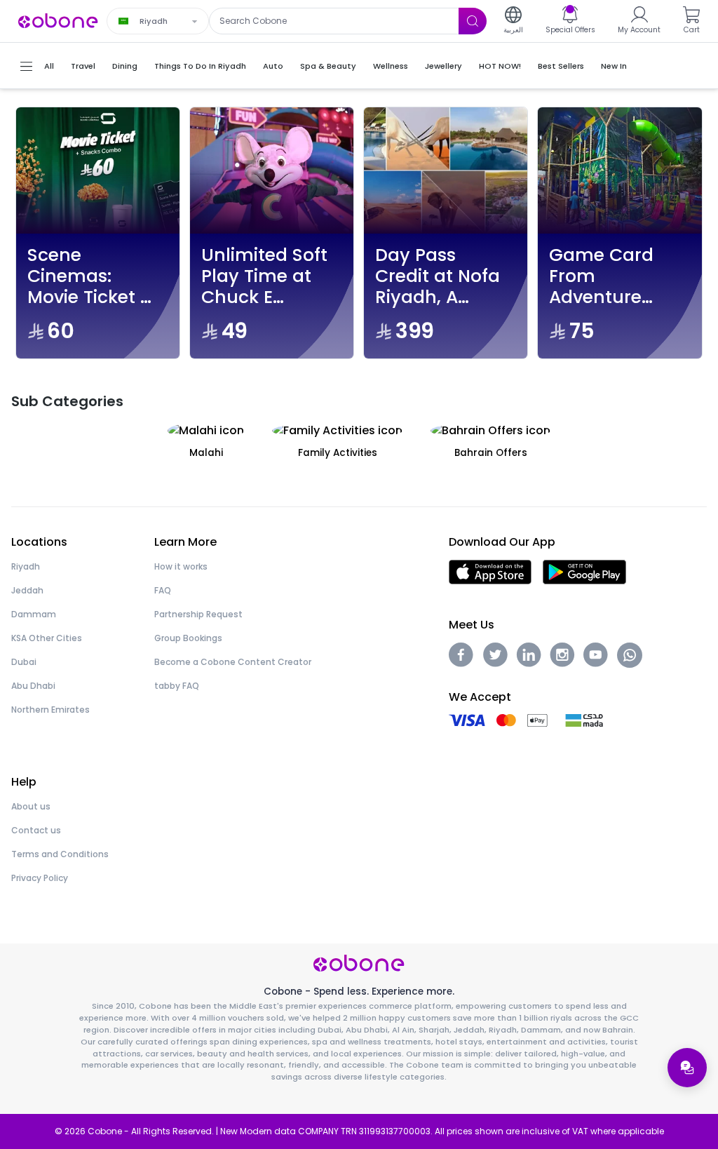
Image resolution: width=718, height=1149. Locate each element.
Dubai (23, 662)
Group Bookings (188, 638)
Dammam (33, 614)
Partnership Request (198, 614)
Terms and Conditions (60, 854)
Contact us (36, 830)
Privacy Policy (39, 878)
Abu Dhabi (33, 686)
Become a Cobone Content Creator (232, 662)
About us (30, 806)
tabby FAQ (176, 686)
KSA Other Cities (46, 638)
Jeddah (27, 590)
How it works (181, 566)
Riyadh (25, 566)
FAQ (162, 590)
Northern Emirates (50, 709)
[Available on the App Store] (490, 571)
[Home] (58, 20)
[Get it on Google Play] (584, 571)
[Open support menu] (687, 1067)
